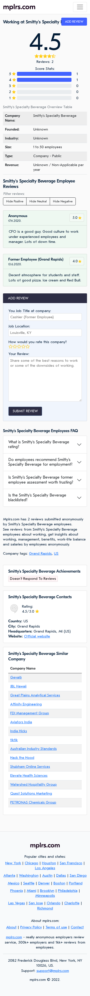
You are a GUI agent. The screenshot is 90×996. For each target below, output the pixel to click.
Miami (31, 890)
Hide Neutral (38, 201)
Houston (49, 863)
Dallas (61, 875)
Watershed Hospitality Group (33, 784)
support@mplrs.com (52, 970)
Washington (28, 875)
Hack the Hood (22, 758)
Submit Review (25, 411)
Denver (44, 883)
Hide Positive (14, 201)
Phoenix (16, 890)
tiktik (14, 740)
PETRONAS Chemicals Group (33, 802)
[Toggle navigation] (80, 7)
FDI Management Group (29, 713)
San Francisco (71, 863)
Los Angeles (45, 868)
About (11, 927)
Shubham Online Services (30, 767)
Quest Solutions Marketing (31, 793)
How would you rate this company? (37, 342)
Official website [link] (37, 636)
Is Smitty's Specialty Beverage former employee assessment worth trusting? (40, 479)
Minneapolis (45, 895)
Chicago (31, 863)
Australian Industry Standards (33, 749)
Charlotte (72, 903)
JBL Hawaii (18, 686)
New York (13, 863)
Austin (47, 875)
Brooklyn (47, 890)
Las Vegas (16, 903)
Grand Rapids (40, 553)
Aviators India (21, 722)
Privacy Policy (31, 927)
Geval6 (16, 677)
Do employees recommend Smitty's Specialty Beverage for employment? (40, 462)
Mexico (14, 883)
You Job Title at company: (29, 311)
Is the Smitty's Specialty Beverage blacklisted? (37, 497)
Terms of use (56, 927)
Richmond (45, 908)
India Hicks (18, 731)
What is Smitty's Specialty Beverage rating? (38, 444)
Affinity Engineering (26, 704)
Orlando (53, 903)
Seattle (28, 883)
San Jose (36, 903)
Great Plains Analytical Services (35, 695)
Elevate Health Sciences (29, 775)
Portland (75, 883)
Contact (77, 927)
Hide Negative (62, 201)
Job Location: (19, 326)
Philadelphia (68, 890)
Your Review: (18, 354)
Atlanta (9, 875)
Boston (59, 883)
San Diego (78, 875)
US (56, 553)
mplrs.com (14, 937)
